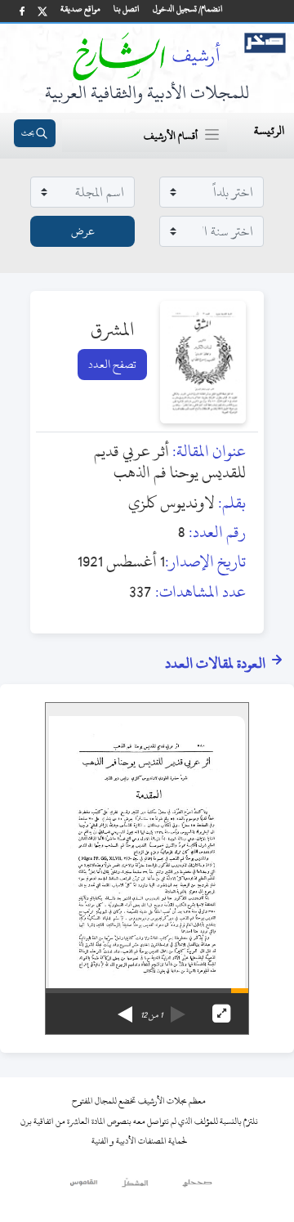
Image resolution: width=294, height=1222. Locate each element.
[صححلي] (197, 1187)
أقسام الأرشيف (171, 135)
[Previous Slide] (178, 1009)
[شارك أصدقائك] (22, 11)
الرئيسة (269, 130)
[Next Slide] (125, 1009)
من (151, 1015)
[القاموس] (84, 1187)
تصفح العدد (112, 364)
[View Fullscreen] (221, 1013)
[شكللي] (134, 1187)
